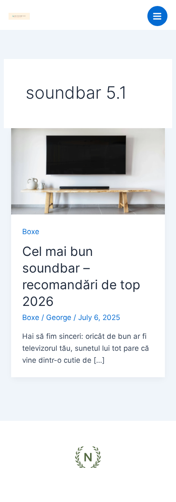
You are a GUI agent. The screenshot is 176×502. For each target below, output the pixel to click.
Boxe (30, 231)
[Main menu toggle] (157, 16)
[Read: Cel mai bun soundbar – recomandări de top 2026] (88, 171)
